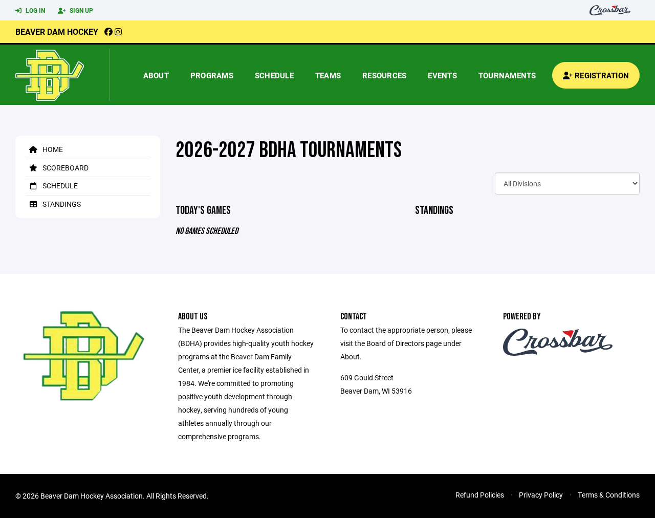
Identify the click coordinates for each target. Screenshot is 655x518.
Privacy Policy (541, 495)
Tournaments (507, 75)
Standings (61, 204)
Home (52, 149)
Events (442, 75)
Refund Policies (479, 495)
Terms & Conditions (609, 495)
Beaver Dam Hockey (56, 31)
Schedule (274, 75)
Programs (211, 75)
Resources (384, 75)
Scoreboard (65, 167)
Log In (34, 10)
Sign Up (80, 10)
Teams (328, 75)
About (156, 75)
